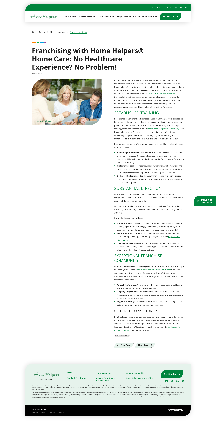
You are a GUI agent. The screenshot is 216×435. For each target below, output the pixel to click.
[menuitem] (35, 412)
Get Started (168, 16)
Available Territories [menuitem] (147, 16)
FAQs (169, 7)
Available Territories (76, 378)
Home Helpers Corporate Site (139, 378)
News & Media (158, 7)
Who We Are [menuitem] (70, 16)
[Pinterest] (182, 381)
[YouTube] (166, 381)
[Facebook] (161, 381)
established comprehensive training (163, 128)
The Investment (103, 373)
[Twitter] (172, 381)
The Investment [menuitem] (107, 16)
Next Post (143, 345)
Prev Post (125, 345)
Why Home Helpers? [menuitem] (88, 16)
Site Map (43, 412)
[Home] (43, 16)
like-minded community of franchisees (154, 269)
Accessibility (35, 412)
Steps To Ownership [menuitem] (126, 16)
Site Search (61, 412)
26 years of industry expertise (162, 93)
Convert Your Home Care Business (105, 379)
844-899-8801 (181, 7)
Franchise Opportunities (122, 335)
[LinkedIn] (177, 381)
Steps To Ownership (135, 373)
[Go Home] (33, 32)
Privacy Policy (51, 412)
